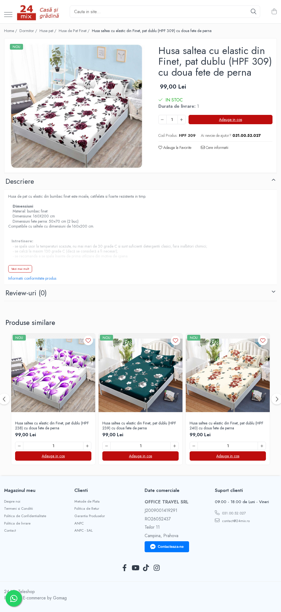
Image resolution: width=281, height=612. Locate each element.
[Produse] (8, 15)
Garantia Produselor (89, 516)
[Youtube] (135, 568)
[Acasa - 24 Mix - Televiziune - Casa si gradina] (38, 12)
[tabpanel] (77, 106)
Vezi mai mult (20, 269)
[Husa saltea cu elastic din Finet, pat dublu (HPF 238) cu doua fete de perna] (53, 375)
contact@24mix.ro (235, 520)
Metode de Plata (87, 501)
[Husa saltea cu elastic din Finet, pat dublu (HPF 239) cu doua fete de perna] (140, 375)
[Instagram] (156, 568)
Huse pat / (48, 30)
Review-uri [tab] (26, 293)
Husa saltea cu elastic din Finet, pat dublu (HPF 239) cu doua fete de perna (139, 425)
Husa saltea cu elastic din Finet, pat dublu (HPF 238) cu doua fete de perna (52, 425)
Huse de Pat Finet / (75, 30)
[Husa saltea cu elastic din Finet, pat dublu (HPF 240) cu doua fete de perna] (228, 375)
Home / (11, 30)
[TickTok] (146, 568)
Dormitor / (28, 30)
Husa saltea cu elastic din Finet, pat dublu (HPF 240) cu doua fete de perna (226, 425)
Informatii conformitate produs (32, 278)
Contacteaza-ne (171, 547)
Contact (10, 530)
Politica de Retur (86, 508)
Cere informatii (216, 147)
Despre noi (12, 501)
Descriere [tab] (19, 181)
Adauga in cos (230, 119)
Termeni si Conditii (18, 508)
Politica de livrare (17, 523)
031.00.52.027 (233, 513)
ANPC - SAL (83, 530)
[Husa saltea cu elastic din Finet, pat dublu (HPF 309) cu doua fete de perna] (77, 106)
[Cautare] (253, 11)
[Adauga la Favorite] (88, 340)
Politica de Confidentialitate (25, 516)
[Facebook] (124, 568)
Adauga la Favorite (176, 147)
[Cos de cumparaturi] (274, 11)
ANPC (79, 523)
